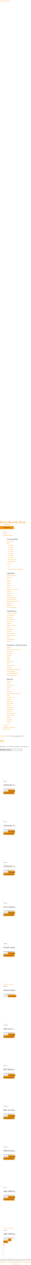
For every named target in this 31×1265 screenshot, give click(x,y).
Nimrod (9, 705)
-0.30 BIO (10, 551)
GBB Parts (10, 605)
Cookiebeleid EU (26, 1262)
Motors (9, 585)
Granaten (9, 631)
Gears (8, 587)
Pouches (9, 653)
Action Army (10, 685)
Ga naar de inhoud (5, 1)
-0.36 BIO (10, 555)
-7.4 (9, 565)
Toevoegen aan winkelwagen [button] (9, 792)
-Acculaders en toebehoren (15, 569)
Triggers (9, 591)
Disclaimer (18, 1262)
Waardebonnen (11, 635)
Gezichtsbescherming (13, 673)
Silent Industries (11, 713)
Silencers (9, 623)
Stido (15, 1264)
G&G (8, 695)
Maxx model (10, 703)
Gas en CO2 (10, 541)
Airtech (9, 687)
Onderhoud (10, 617)
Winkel (5, 533)
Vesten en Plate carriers (13, 649)
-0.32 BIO (10, 553)
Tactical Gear (10, 665)
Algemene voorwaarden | (8, 1262)
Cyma (8, 723)
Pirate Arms (10, 707)
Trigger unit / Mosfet (12, 589)
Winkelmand (6, 729)
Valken (9, 717)
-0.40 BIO (10, 557)
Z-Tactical (9, 721)
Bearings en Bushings (13, 601)
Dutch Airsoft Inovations (13, 693)
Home (5, 531)
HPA (8, 637)
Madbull (9, 699)
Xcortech (9, 719)
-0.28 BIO (10, 549)
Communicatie (11, 633)
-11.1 (9, 567)
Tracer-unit (10, 621)
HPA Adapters (11, 639)
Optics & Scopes (11, 625)
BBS (8, 543)
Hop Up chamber (11, 575)
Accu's (9, 563)
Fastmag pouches (12, 675)
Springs (9, 581)
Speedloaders (10, 619)
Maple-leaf (10, 701)
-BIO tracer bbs (12, 559)
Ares (8, 689)
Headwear (10, 651)
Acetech (9, 681)
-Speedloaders (12, 561)
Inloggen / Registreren (9, 727)
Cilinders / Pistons (12, 597)
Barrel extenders (11, 599)
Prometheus (10, 709)
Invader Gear (10, 697)
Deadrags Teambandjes (13, 669)
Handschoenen (11, 671)
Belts (8, 663)
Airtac (8, 683)
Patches (9, 667)
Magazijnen (10, 629)
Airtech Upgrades (12, 607)
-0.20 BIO (10, 545)
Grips (8, 627)
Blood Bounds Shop (13, 522)
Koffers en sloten (11, 613)
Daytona (9, 641)
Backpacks (10, 661)
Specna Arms (10, 715)
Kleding (9, 647)
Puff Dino (9, 711)
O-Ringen (9, 595)
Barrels (9, 583)
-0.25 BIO (10, 547)
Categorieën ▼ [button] (7, 535)
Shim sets (9, 603)
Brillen (8, 659)
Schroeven (10, 593)
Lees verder (12, 996)
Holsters (9, 655)
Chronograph (10, 615)
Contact (5, 725)
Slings (8, 657)
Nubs (8, 579)
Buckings (9, 577)
